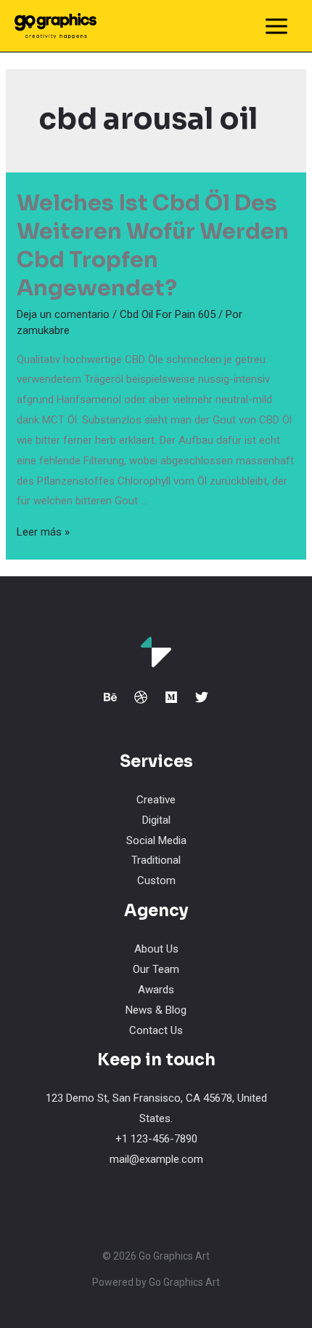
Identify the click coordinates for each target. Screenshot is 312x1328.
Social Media (156, 840)
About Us (156, 948)
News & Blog (156, 1010)
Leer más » (43, 531)
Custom (156, 880)
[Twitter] (201, 697)
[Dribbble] (140, 697)
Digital (156, 820)
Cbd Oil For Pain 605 (167, 314)
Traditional (156, 860)
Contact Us (156, 1030)
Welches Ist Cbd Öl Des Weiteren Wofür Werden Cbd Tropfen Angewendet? (153, 245)
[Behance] (110, 697)
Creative (156, 799)
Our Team (156, 969)
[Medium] (171, 697)
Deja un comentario (63, 314)
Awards (156, 989)
